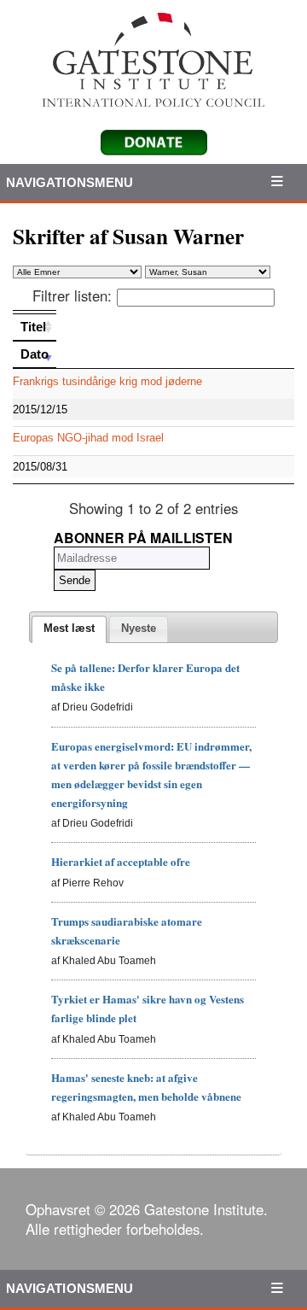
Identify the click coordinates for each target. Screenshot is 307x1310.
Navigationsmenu (70, 182)
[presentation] (69, 629)
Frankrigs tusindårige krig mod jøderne (107, 381)
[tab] (69, 629)
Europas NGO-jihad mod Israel (88, 437)
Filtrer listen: (72, 295)
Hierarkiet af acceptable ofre (120, 861)
